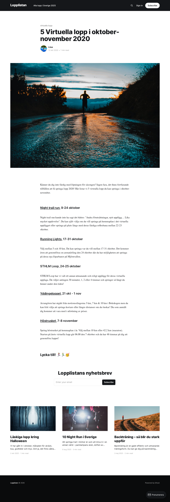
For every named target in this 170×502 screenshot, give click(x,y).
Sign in (139, 5)
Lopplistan (18, 5)
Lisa (50, 47)
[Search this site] (132, 5)
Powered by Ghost (152, 483)
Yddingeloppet (50, 293)
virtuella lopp (46, 25)
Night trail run (50, 208)
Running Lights (51, 239)
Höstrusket (48, 321)
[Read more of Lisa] (43, 48)
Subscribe (152, 5)
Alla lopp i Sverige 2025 (44, 5)
